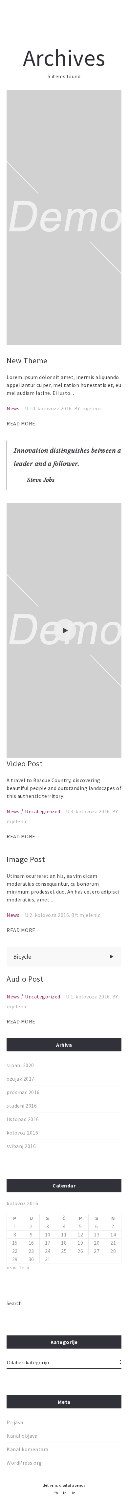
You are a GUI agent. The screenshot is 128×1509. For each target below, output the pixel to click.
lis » (25, 1267)
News (13, 408)
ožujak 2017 (20, 1078)
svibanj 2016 (21, 1146)
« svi (12, 1267)
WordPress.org (24, 1462)
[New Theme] (64, 217)
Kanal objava (22, 1435)
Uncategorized (42, 811)
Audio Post (25, 979)
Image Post (26, 859)
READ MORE (21, 423)
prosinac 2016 (23, 1092)
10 (48, 1234)
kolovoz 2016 (22, 1132)
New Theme (27, 360)
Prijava (15, 1422)
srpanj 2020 (20, 1065)
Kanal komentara (28, 1449)
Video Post (25, 763)
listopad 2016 (23, 1119)
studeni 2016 (22, 1105)
